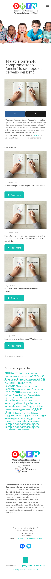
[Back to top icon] (25, 560)
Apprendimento (10, 376)
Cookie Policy (32, 569)
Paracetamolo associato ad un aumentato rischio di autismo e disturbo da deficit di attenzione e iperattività (24, 238)
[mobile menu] (47, 5)
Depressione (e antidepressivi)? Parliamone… (23, 339)
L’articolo (36, 135)
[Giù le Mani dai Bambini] (25, 8)
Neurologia (10, 403)
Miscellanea (26, 397)
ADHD (8, 373)
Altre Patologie (31, 373)
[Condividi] (15, 114)
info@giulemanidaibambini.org (29, 538)
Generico (36, 392)
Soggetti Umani (11, 409)
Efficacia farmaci (26, 392)
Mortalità (23, 400)
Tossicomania (10, 430)
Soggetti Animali (21, 406)
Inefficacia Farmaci (11, 395)
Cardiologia (22, 386)
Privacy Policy (19, 569)
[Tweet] (35, 114)
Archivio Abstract (27, 379)
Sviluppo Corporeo (12, 421)
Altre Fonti (18, 373)
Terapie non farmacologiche (22, 424)
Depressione (37, 389)
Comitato (10, 388)
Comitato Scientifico (24, 389)
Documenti (12, 392)
